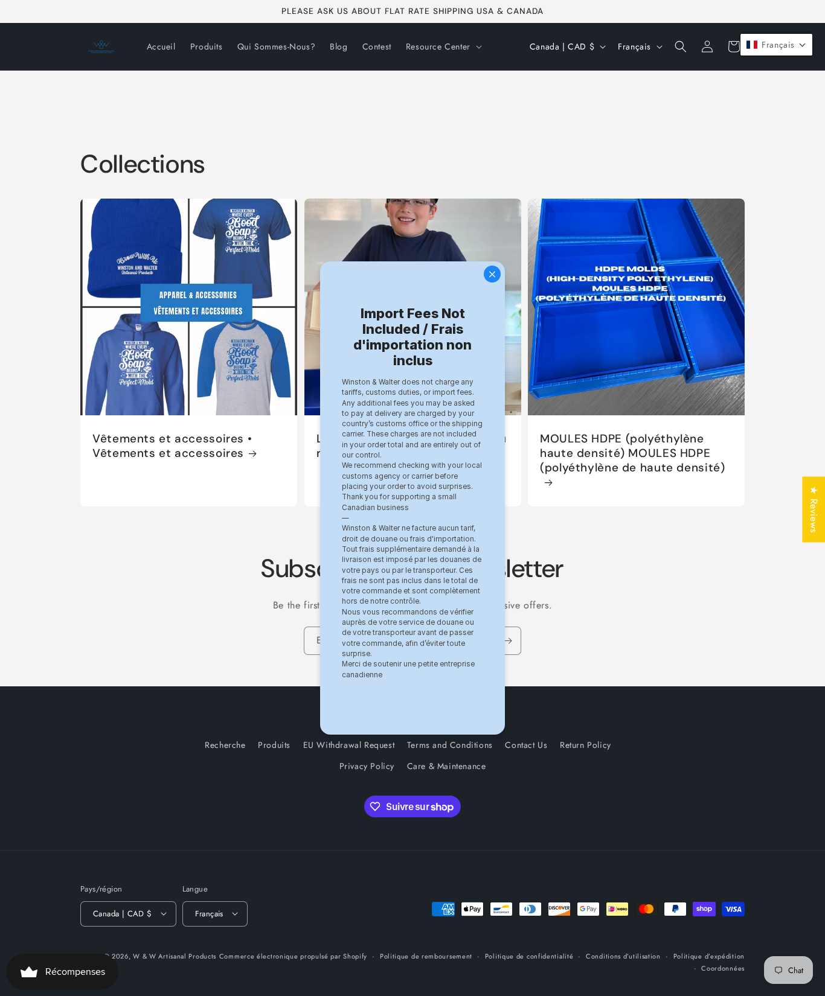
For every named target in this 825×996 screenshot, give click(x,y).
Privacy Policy (366, 767)
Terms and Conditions (450, 745)
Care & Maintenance (446, 767)
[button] (443, 46)
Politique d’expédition (709, 955)
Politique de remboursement (426, 955)
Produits (274, 745)
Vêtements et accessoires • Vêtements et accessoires (172, 446)
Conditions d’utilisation (623, 955)
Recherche (225, 745)
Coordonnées (723, 967)
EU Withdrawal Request (349, 745)
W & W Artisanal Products (174, 955)
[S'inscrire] (507, 641)
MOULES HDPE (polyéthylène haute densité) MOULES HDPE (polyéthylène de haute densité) (632, 454)
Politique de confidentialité (529, 955)
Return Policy (585, 745)
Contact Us (526, 745)
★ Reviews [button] (814, 509)
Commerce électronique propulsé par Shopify (293, 955)
